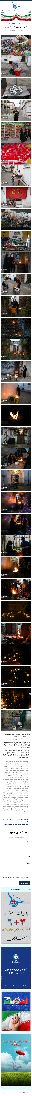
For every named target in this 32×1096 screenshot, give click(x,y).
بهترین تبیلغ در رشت (9, 768)
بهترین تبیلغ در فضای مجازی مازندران (14, 774)
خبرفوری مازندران (23, 801)
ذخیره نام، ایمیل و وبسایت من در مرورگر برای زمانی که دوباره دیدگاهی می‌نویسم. (15, 878)
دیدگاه (28, 842)
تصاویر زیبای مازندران (22, 797)
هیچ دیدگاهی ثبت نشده (10, 30)
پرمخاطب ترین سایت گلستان (15, 790)
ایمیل (28, 863)
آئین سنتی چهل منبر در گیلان (20, 761)
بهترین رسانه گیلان (23, 777)
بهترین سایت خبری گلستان (21, 779)
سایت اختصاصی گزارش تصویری (15, 806)
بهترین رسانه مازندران (11, 777)
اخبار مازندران (8, 765)
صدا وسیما (10, 739)
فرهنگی (18, 23)
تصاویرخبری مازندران (11, 797)
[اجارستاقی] (16, 968)
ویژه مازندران (24, 812)
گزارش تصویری (11, 808)
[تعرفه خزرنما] (16, 1060)
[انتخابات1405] (16, 1011)
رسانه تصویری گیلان (18, 803)
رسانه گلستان (19, 804)
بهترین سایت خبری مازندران (17, 781)
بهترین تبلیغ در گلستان (22, 767)
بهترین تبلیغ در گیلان (9, 767)
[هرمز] (16, 17)
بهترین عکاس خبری (18, 785)
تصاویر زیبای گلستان (18, 795)
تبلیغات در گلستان (23, 794)
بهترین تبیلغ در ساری (22, 770)
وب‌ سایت (27, 870)
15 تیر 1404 (23, 30)
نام (29, 856)
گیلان (10, 23)
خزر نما (17, 801)
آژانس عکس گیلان (18, 763)
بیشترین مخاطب (8, 785)
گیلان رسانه (21, 810)
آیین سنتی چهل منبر (18, 765)
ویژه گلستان (7, 810)
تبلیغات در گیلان (13, 794)
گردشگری (14, 23)
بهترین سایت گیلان (18, 783)
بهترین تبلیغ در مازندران (21, 768)
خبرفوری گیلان (7, 799)
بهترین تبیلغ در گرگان (22, 776)
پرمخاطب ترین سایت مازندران (10, 792)
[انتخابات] (16, 918)
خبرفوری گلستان (15, 799)
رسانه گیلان (13, 804)
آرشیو (22, 23)
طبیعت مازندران (19, 808)
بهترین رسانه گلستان (10, 776)
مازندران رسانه (14, 810)
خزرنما (13, 801)
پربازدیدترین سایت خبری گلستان (19, 786)
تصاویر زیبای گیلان (7, 795)
